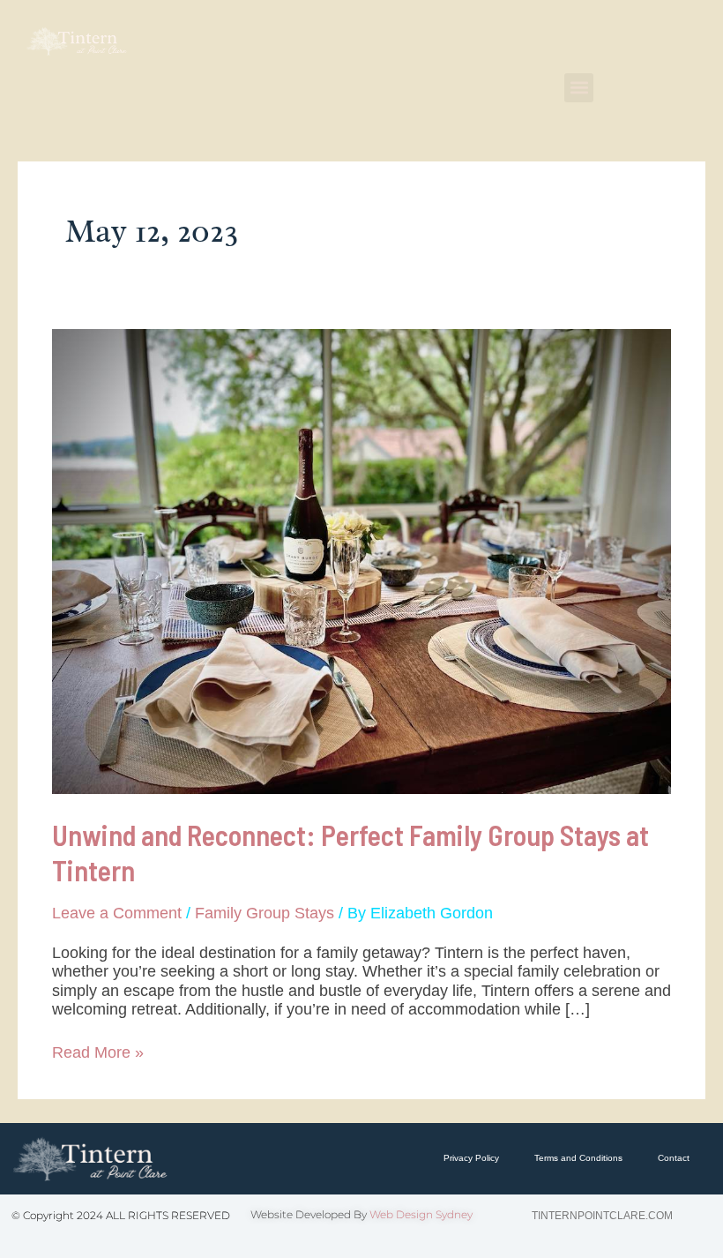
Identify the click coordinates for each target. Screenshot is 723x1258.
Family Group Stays (264, 913)
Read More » (98, 1052)
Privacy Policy (471, 1158)
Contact (673, 1158)
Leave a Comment (117, 913)
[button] (578, 87)
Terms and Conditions (578, 1158)
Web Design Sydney (421, 1214)
